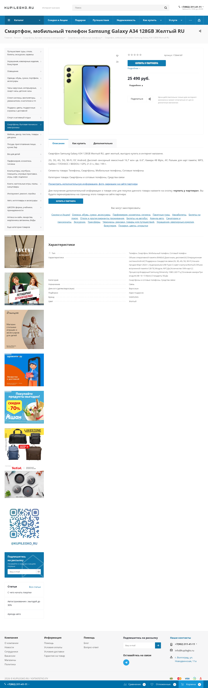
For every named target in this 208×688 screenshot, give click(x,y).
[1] (129, 55)
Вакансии (10, 655)
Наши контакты (180, 637)
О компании (11, 643)
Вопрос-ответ (91, 647)
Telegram (126, 662)
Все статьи (35, 586)
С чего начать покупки (20, 592)
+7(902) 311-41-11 (192, 6)
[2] (131, 55)
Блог (86, 643)
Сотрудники (11, 651)
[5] (140, 55)
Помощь (49, 643)
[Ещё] (190, 20)
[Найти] (165, 8)
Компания (11, 637)
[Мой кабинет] (199, 20)
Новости (9, 647)
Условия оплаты (53, 647)
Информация (52, 637)
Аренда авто (14, 614)
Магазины (10, 660)
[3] (134, 55)
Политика (10, 664)
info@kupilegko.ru (184, 650)
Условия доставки (54, 651)
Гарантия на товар (54, 655)
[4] (137, 55)
